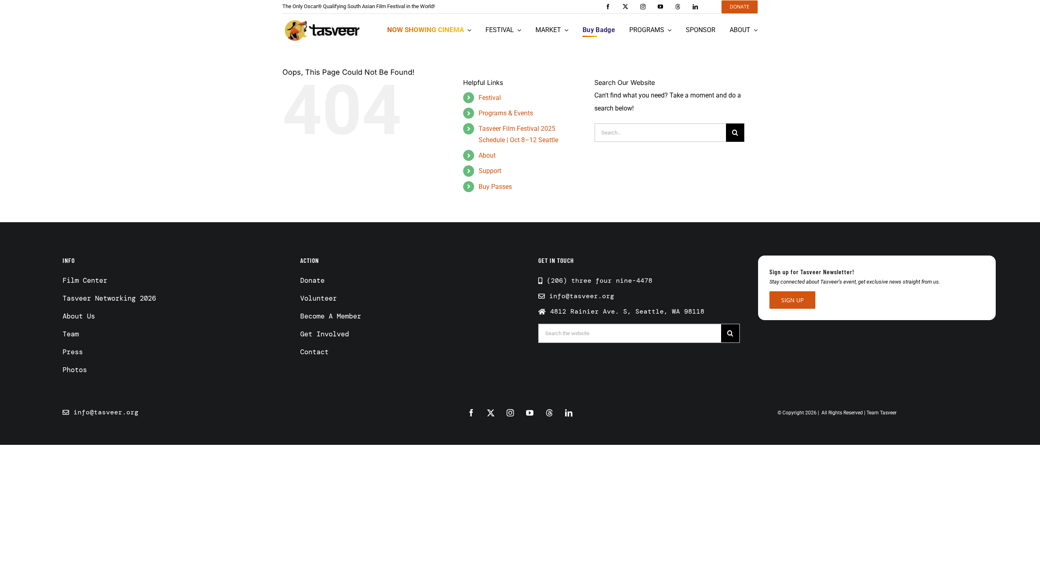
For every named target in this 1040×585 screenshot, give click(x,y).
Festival (490, 98)
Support (490, 171)
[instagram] (643, 6)
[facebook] (608, 6)
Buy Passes (495, 187)
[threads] (678, 6)
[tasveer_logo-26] (322, 30)
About (487, 155)
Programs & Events (506, 113)
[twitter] (625, 6)
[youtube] (660, 6)
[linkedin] (695, 6)
